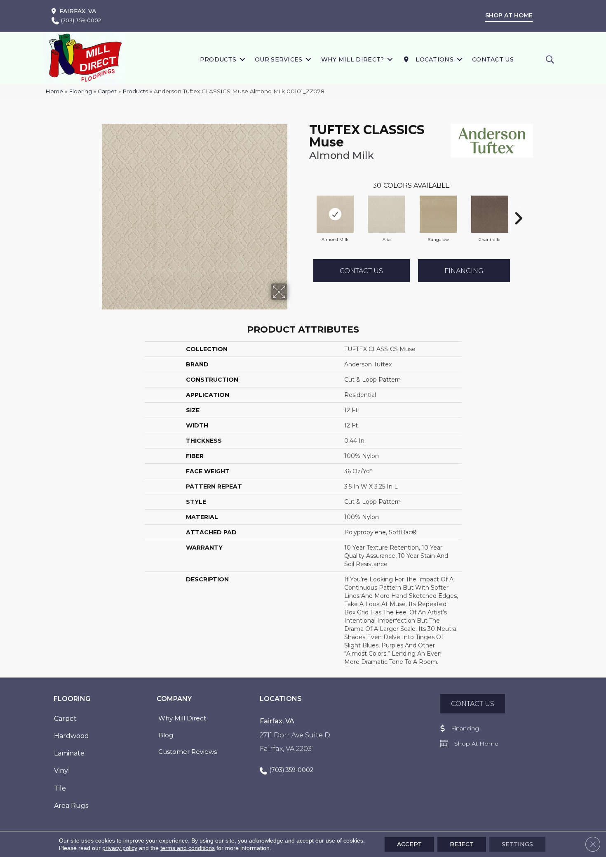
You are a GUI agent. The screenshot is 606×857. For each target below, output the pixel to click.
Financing (464, 271)
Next (518, 206)
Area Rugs (71, 806)
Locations (433, 59)
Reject (462, 844)
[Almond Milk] (335, 214)
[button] (242, 59)
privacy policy (119, 848)
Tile (60, 788)
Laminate (69, 753)
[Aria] (386, 214)
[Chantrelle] (489, 214)
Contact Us (493, 59)
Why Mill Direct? (352, 59)
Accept (409, 844)
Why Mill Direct (182, 718)
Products (218, 59)
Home (54, 91)
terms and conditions (187, 848)
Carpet (107, 91)
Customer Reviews (187, 751)
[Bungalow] (438, 214)
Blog (165, 735)
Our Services (279, 59)
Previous (305, 206)
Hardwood (71, 736)
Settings (517, 844)
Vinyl (62, 770)
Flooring (80, 91)
